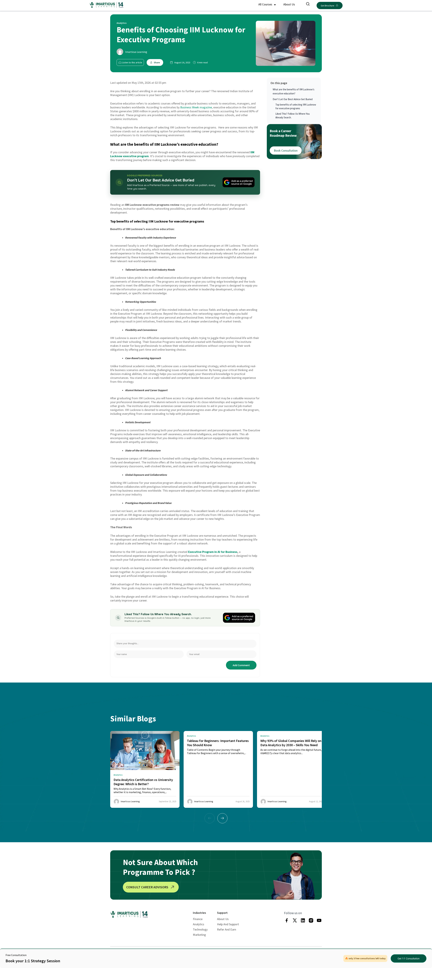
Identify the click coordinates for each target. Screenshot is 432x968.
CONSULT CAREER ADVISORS (147, 887)
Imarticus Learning (136, 52)
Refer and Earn (226, 929)
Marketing (199, 935)
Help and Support (228, 924)
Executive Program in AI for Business (212, 552)
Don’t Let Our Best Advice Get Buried (293, 99)
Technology (200, 929)
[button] (222, 818)
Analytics (198, 924)
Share (157, 62)
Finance (197, 919)
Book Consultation (286, 150)
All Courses (265, 4)
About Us (289, 4)
